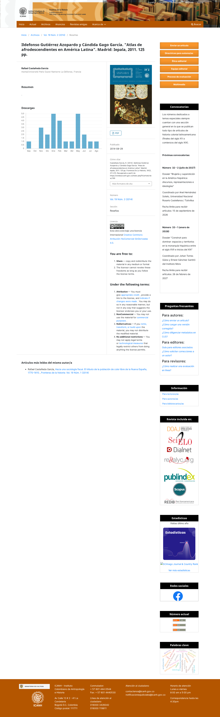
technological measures (131, 343)
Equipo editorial (179, 69)
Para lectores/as (170, 394)
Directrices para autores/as (179, 53)
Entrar (200, 2)
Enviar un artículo (179, 45)
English (163, 2)
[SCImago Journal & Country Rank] (179, 564)
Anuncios (60, 24)
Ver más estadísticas (179, 570)
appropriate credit (130, 295)
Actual (32, 24)
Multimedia (179, 84)
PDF (117, 133)
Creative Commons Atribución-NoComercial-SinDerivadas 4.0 (129, 238)
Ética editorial (179, 61)
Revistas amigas (78, 24)
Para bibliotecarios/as (173, 403)
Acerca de (98, 24)
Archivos (45, 24)
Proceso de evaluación (179, 76)
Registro (189, 2)
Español (152, 2)
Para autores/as (170, 398)
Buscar (197, 24)
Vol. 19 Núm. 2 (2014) (54, 35)
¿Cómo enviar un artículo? (175, 320)
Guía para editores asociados (177, 347)
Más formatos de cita (122, 183)
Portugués (176, 2)
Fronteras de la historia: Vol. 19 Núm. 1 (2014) (65, 372)
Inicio (21, 24)
